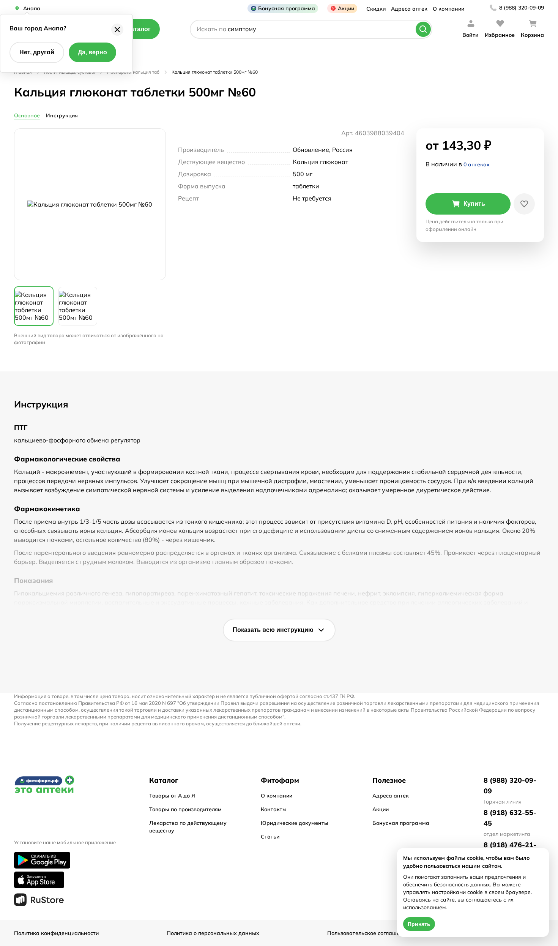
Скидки (376, 8)
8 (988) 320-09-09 (521, 7)
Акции (346, 8)
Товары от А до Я (172, 795)
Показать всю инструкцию (273, 630)
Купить (474, 204)
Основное (27, 115)
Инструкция (62, 115)
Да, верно (92, 52)
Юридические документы (294, 823)
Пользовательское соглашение (368, 933)
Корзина (532, 35)
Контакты (274, 809)
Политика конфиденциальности (56, 933)
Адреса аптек (409, 8)
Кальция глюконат (320, 162)
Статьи (270, 836)
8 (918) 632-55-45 (510, 818)
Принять (419, 924)
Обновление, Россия (323, 150)
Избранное (500, 35)
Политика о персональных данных (213, 933)
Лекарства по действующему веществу (188, 827)
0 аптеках (476, 164)
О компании (448, 8)
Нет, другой (36, 52)
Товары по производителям (185, 809)
